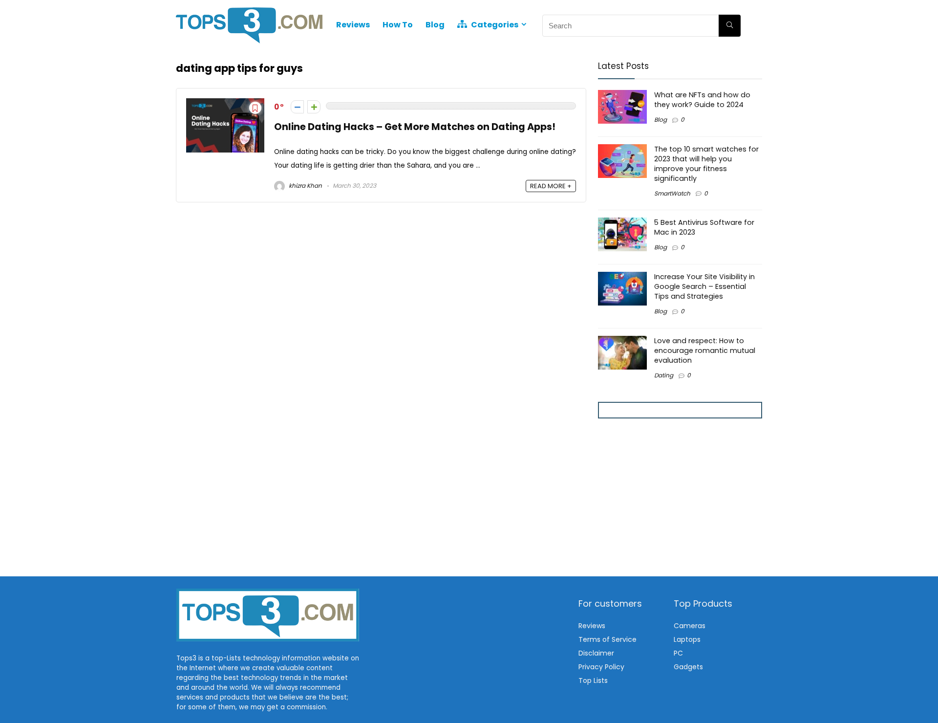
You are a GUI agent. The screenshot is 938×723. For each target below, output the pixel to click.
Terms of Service (607, 639)
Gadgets (688, 667)
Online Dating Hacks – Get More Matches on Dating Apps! (414, 126)
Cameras (689, 626)
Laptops (687, 639)
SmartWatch (672, 193)
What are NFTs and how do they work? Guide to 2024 (702, 100)
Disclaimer (596, 653)
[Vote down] (297, 106)
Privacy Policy (601, 667)
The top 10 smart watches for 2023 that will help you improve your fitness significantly (706, 163)
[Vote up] (313, 106)
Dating (663, 375)
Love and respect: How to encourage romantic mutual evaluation (704, 350)
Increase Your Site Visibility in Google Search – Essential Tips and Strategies (704, 286)
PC (678, 653)
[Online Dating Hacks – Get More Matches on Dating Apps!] (225, 104)
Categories (493, 24)
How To (398, 24)
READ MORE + (551, 186)
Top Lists (593, 680)
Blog (435, 24)
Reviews (353, 24)
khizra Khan (304, 185)
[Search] (730, 26)
